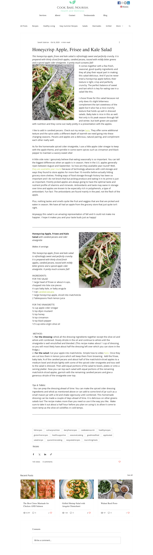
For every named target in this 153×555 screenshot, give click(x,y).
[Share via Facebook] (33, 454)
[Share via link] (51, 454)
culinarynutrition (53, 430)
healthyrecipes (105, 430)
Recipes (35, 26)
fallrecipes (38, 430)
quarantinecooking (54, 440)
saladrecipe (38, 440)
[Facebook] (119, 2)
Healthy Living (49, 26)
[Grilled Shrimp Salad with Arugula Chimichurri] (76, 489)
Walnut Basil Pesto (109, 503)
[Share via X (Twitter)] (39, 454)
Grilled (108, 26)
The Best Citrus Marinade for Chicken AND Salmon (36, 504)
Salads (85, 26)
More (118, 26)
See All (130, 475)
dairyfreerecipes (70, 430)
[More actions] (119, 42)
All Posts (23, 26)
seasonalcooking (76, 435)
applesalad (107, 435)
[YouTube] (125, 2)
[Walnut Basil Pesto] (115, 489)
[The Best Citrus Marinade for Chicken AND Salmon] (37, 489)
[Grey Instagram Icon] (122, 2)
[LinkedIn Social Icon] (128, 2)
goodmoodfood (93, 435)
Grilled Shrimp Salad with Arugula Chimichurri (73, 504)
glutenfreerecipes (41, 435)
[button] (129, 26)
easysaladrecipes (73, 440)
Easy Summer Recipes (69, 26)
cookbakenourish (88, 430)
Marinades (96, 26)
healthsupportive (59, 435)
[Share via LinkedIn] (45, 454)
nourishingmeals (91, 440)
